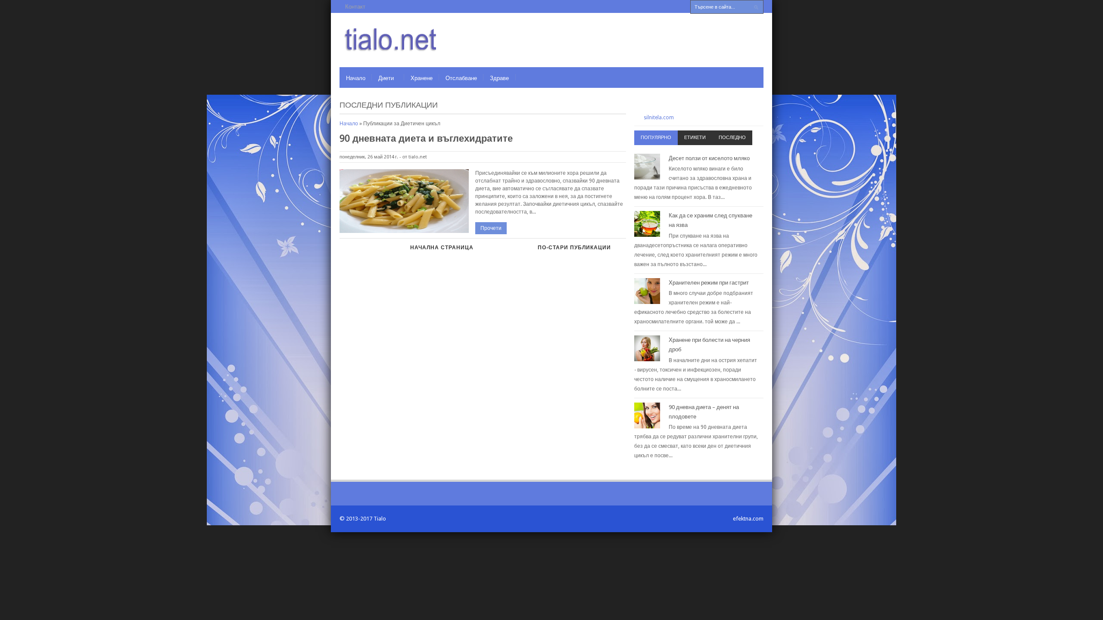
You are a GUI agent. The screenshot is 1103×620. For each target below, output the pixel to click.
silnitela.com (659, 118)
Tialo (380, 518)
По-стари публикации (574, 248)
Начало (355, 78)
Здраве (499, 78)
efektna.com (748, 518)
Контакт (355, 6)
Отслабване (461, 78)
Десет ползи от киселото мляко (709, 158)
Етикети (695, 137)
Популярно (656, 137)
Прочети (491, 228)
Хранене (422, 78)
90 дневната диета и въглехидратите (426, 138)
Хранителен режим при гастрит (709, 282)
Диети (386, 78)
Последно (732, 137)
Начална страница (442, 248)
